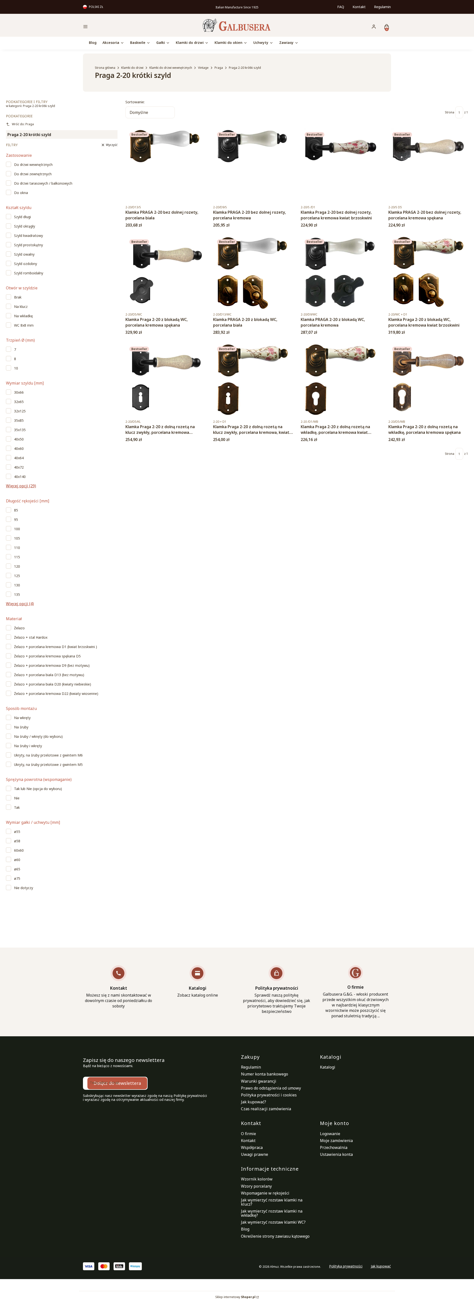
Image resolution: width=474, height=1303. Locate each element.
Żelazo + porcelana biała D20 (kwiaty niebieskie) (52, 684)
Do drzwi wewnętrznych (33, 165)
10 (16, 368)
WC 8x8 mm (24, 325)
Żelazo (19, 628)
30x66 (19, 392)
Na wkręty (22, 718)
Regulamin (382, 6)
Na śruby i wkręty (28, 746)
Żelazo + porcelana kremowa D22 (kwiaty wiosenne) (56, 694)
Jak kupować (381, 1266)
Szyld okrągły (24, 226)
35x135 (20, 430)
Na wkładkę (23, 316)
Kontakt (359, 6)
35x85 (19, 421)
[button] (119, 27)
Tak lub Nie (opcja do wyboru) (38, 789)
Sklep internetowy (235, 1297)
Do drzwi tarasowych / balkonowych (43, 183)
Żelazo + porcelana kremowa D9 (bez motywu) (52, 666)
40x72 (19, 467)
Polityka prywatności (345, 1266)
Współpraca (252, 1147)
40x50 (19, 439)
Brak (17, 297)
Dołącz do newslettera (117, 1083)
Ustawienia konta (336, 1154)
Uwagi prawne (254, 1154)
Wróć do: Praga (23, 124)
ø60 (17, 860)
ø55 (17, 832)
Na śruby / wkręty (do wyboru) (38, 737)
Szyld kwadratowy (28, 236)
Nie (17, 798)
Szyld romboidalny (28, 273)
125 (17, 576)
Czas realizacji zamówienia (266, 1108)
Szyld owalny (24, 254)
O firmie (248, 1133)
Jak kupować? (253, 1102)
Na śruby (21, 727)
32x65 (19, 402)
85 (16, 510)
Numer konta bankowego (264, 1074)
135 (17, 595)
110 (17, 548)
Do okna (21, 193)
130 (17, 585)
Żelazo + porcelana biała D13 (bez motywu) (49, 675)
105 (17, 538)
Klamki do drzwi (132, 68)
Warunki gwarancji (258, 1081)
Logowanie (330, 1133)
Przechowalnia (333, 1147)
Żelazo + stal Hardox (30, 637)
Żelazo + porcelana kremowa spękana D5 (47, 656)
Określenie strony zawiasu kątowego (275, 1236)
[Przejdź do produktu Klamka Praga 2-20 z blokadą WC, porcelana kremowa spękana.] (165, 272)
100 (17, 529)
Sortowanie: (135, 102)
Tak (17, 808)
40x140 (20, 477)
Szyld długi (22, 217)
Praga (219, 68)
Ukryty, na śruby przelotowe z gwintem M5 (48, 765)
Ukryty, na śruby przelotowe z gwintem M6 (48, 755)
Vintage (203, 68)
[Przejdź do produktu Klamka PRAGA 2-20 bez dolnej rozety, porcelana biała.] (165, 165)
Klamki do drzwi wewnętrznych (170, 68)
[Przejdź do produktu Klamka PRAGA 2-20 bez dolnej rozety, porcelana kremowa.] (253, 165)
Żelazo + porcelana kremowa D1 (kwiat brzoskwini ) (55, 647)
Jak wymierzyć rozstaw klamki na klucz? (271, 1202)
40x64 (19, 458)
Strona (449, 112)
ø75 (17, 878)
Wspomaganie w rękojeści (265, 1193)
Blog (245, 1229)
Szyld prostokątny (28, 245)
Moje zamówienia (336, 1140)
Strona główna (105, 68)
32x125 (20, 411)
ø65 (17, 869)
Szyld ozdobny (25, 264)
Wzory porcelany (256, 1186)
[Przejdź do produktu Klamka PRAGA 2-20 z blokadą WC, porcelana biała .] (253, 272)
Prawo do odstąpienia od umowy (271, 1088)
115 (17, 557)
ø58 (17, 841)
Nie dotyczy (23, 888)
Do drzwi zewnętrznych (33, 174)
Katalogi (327, 1067)
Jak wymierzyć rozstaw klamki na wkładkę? (271, 1213)
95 (16, 520)
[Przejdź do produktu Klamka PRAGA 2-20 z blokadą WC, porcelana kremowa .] (340, 272)
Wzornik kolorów (257, 1179)
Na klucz (21, 307)
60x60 (19, 850)
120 (17, 566)
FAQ (340, 6)
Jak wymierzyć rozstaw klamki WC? (273, 1222)
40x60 (19, 449)
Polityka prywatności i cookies (269, 1095)
